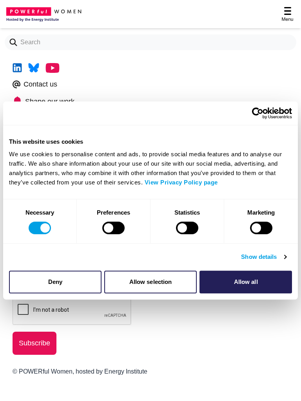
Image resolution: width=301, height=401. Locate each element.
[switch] (113, 228)
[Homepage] (42, 14)
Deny (55, 281)
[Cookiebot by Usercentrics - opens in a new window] (257, 113)
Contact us (40, 84)
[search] (11, 42)
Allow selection (150, 281)
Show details (259, 256)
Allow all (246, 281)
